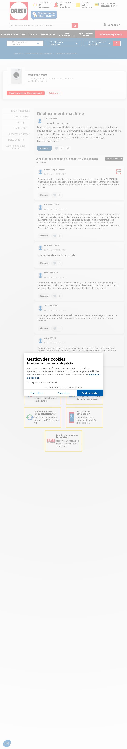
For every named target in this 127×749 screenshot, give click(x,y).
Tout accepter (90, 393)
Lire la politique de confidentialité (43, 382)
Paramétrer (63, 393)
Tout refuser (37, 393)
